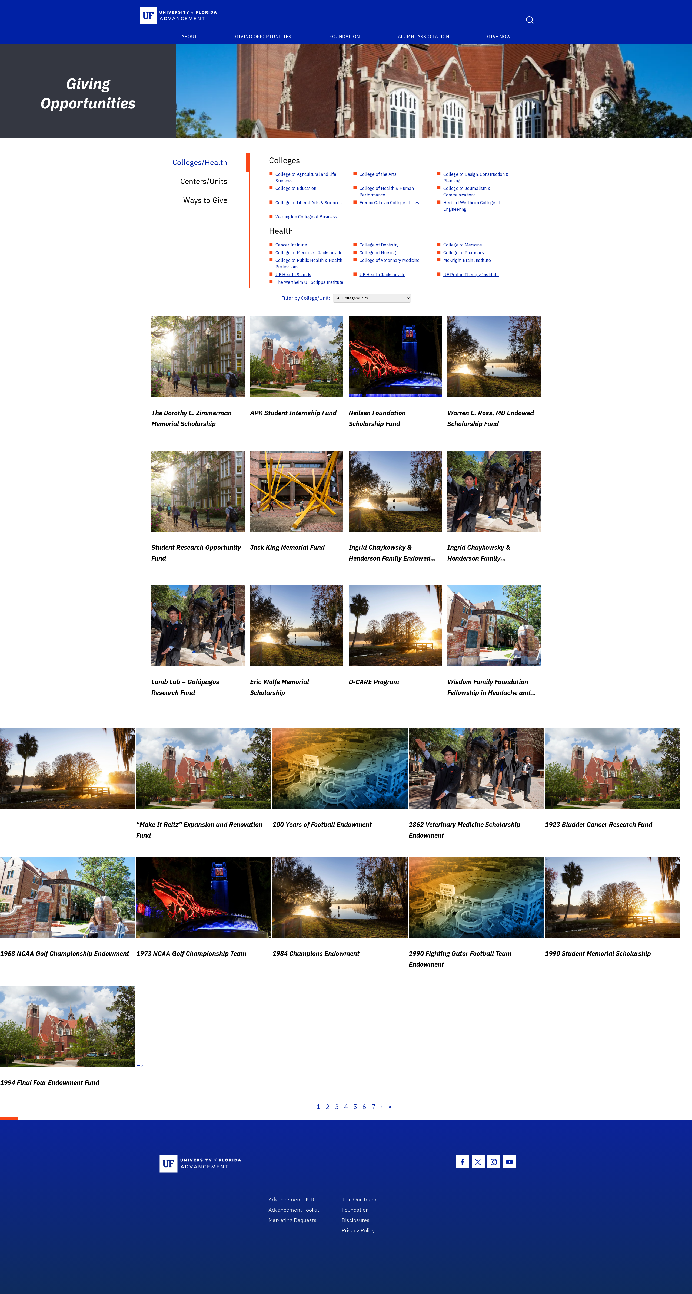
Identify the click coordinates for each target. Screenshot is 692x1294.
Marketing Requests (292, 1220)
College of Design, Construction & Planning (476, 177)
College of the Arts (378, 174)
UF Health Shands (293, 274)
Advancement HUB (291, 1199)
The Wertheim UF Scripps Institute (309, 282)
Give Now (498, 36)
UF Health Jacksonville (382, 274)
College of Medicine (462, 245)
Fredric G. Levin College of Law (389, 202)
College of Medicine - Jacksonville (308, 252)
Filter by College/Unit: (305, 298)
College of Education (295, 188)
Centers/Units (203, 181)
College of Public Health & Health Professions (308, 263)
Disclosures (356, 1220)
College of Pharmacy (463, 252)
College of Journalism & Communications (467, 191)
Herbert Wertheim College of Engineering (471, 206)
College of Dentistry (379, 245)
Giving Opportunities (263, 36)
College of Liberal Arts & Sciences (308, 202)
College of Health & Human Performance (387, 191)
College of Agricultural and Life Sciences (305, 177)
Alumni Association (424, 36)
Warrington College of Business (306, 216)
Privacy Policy (358, 1230)
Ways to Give (205, 200)
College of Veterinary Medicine (390, 260)
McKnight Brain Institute (467, 260)
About (189, 36)
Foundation (344, 36)
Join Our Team (359, 1199)
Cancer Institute (291, 245)
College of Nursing (378, 252)
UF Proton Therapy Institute (471, 274)
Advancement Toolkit (293, 1209)
